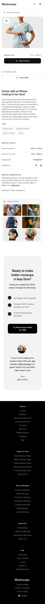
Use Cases (22, 425)
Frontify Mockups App (22, 470)
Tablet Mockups (22, 508)
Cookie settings (22, 584)
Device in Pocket (9, 133)
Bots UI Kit (22, 539)
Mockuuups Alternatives (22, 535)
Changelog (22, 436)
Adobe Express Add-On (23, 467)
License (23, 562)
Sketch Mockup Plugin (22, 459)
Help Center (22, 555)
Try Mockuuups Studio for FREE (22, 328)
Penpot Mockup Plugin (22, 463)
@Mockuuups (24, 364)
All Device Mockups (22, 490)
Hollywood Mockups (22, 531)
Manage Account (22, 569)
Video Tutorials (22, 558)
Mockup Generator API (22, 418)
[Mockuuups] (16, 4)
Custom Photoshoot (22, 422)
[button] (34, 4)
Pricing (22, 411)
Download (22, 414)
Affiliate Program (22, 433)
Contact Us (22, 566)
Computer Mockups (22, 505)
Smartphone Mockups (22, 501)
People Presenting (22, 128)
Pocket (20, 133)
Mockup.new (22, 474)
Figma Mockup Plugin (22, 456)
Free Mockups (22, 528)
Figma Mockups (22, 494)
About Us (22, 429)
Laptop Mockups (22, 512)
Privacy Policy (22, 591)
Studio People (8, 128)
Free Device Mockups (22, 497)
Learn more (15, 185)
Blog (22, 440)
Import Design (24, 61)
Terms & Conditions (22, 588)
